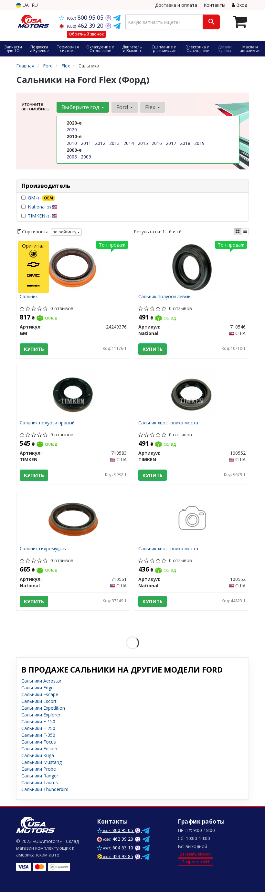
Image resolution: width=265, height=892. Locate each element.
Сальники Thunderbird (45, 789)
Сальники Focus (38, 742)
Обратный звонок (86, 34)
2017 (171, 143)
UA (25, 5)
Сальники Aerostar (41, 681)
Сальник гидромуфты (43, 549)
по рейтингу (65, 232)
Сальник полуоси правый (47, 423)
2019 (199, 143)
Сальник (29, 296)
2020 (72, 130)
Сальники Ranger (39, 776)
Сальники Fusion (39, 748)
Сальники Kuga (37, 755)
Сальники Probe (38, 769)
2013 (114, 143)
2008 (72, 157)
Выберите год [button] (81, 107)
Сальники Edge (37, 687)
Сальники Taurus (39, 782)
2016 (157, 143)
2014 (128, 143)
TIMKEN (39, 216)
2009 (86, 157)
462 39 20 (86, 25)
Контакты (214, 5)
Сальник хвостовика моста (168, 423)
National (39, 207)
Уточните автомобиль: (35, 106)
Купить (34, 349)
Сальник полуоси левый (164, 296)
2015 (143, 143)
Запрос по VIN (195, 862)
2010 (72, 143)
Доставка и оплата (176, 5)
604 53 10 (118, 848)
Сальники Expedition (43, 708)
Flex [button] (151, 107)
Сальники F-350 (38, 735)
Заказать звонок (195, 854)
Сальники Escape (39, 694)
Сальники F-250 (38, 728)
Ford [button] (123, 107)
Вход (241, 5)
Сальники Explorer (40, 715)
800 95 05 (86, 17)
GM (40, 198)
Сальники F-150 (38, 721)
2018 (185, 143)
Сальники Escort (39, 701)
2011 (86, 143)
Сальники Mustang (41, 762)
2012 (100, 143)
